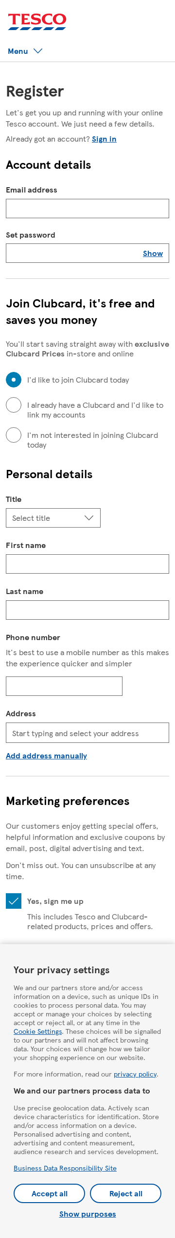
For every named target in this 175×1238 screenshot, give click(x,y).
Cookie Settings (38, 1031)
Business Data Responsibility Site (65, 1168)
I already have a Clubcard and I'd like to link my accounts (95, 409)
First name (26, 544)
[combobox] (87, 733)
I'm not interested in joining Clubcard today (92, 440)
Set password (30, 235)
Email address (31, 189)
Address (21, 713)
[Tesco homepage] (37, 22)
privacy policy (135, 1073)
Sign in (104, 138)
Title (13, 498)
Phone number (33, 637)
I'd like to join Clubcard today (78, 380)
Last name (24, 590)
